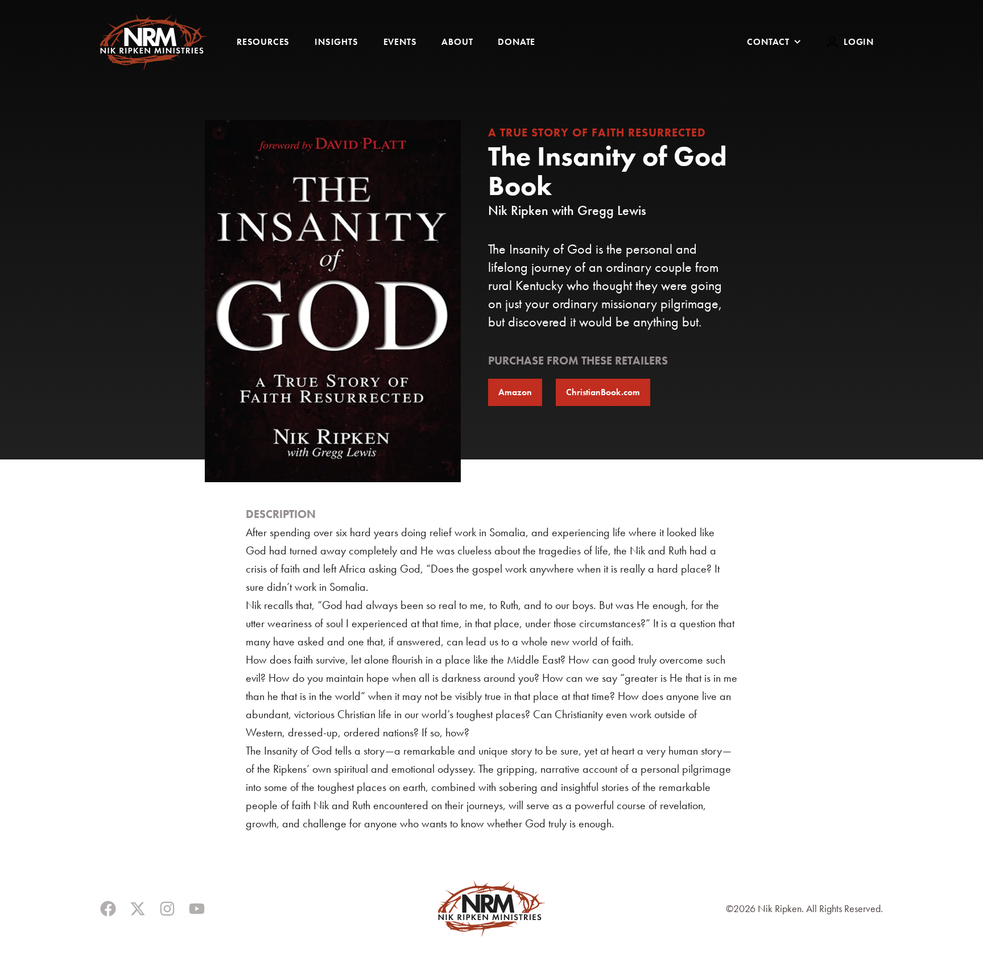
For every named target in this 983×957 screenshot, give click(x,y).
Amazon (515, 392)
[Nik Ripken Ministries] (153, 42)
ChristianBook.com (603, 392)
